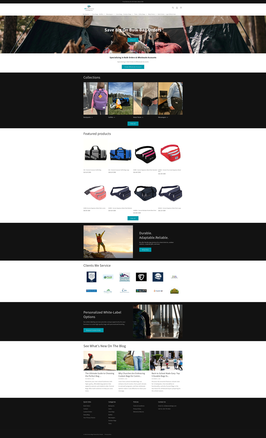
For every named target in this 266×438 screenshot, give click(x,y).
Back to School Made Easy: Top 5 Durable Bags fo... (166, 374)
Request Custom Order (93, 330)
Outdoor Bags (112, 420)
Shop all (133, 40)
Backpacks (87, 117)
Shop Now (145, 250)
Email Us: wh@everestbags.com (167, 406)
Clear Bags (111, 412)
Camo (110, 409)
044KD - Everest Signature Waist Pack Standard (145, 170)
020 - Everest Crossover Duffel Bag (92, 170)
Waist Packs (137, 117)
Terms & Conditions (138, 406)
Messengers (162, 117)
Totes (110, 423)
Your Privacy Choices (89, 417)
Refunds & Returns (138, 412)
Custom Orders (87, 412)
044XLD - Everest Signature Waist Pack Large (169, 208)
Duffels (110, 117)
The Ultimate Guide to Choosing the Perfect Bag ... (99, 374)
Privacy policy (108, 434)
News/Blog (86, 415)
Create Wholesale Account (133, 67)
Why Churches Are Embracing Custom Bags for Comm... (131, 374)
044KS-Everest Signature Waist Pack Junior (94, 208)
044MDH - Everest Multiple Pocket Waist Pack (144, 210)
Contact (85, 409)
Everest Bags (90, 434)
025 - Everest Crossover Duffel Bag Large (118, 170)
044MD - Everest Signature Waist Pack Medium (120, 208)
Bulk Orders (86, 406)
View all (132, 124)
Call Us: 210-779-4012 (164, 409)
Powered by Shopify (98, 434)
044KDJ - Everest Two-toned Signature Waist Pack (169, 170)
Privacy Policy (137, 409)
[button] (86, 14)
